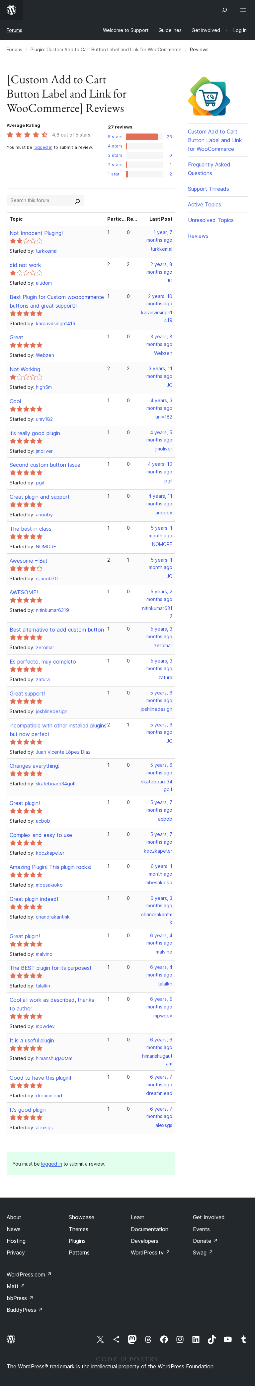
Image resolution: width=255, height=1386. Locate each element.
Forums (14, 30)
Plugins (77, 1241)
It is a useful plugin (32, 1040)
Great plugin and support (40, 496)
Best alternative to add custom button (57, 629)
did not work (25, 265)
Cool (15, 401)
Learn (137, 1217)
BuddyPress (25, 1309)
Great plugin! (25, 803)
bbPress (20, 1298)
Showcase (81, 1217)
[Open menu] (244, 10)
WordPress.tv (150, 1252)
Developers (144, 1241)
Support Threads (208, 188)
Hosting (16, 1241)
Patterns (79, 1252)
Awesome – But (28, 560)
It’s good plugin (28, 1109)
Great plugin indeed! (34, 899)
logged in (43, 147)
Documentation (149, 1229)
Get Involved (209, 1217)
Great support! (27, 693)
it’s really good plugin (35, 433)
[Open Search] (224, 10)
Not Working (25, 369)
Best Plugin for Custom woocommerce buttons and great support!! (57, 301)
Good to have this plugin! (40, 1077)
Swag (203, 1252)
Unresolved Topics (211, 220)
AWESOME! (24, 592)
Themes (78, 1229)
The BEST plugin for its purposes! (50, 968)
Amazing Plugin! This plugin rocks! (50, 867)
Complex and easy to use (41, 835)
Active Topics (204, 204)
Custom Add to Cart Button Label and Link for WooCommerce (114, 49)
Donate (205, 1241)
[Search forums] (77, 200)
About (14, 1217)
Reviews (198, 235)
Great (16, 337)
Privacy (16, 1252)
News (14, 1229)
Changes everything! (34, 765)
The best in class (30, 528)
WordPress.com (29, 1274)
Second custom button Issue (45, 464)
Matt (16, 1286)
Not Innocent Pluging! (36, 233)
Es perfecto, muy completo (43, 661)
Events (201, 1229)
